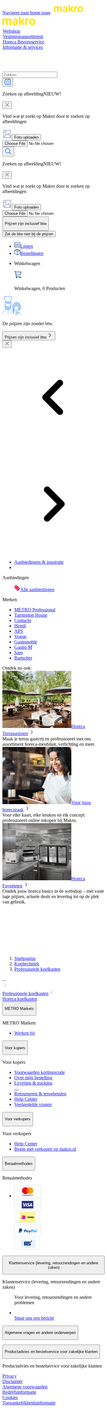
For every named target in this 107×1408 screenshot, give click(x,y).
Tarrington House (30, 615)
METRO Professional (34, 609)
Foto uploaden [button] (26, 137)
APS (18, 631)
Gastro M (23, 647)
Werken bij (24, 1033)
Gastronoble (25, 641)
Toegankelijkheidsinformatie (29, 1402)
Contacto (22, 620)
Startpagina (24, 958)
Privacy (9, 1376)
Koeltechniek (26, 963)
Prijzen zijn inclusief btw (25, 337)
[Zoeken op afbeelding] (7, 82)
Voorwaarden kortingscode (39, 1072)
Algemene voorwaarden (25, 1386)
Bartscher (23, 657)
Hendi (20, 625)
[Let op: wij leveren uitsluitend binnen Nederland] (16, 1090)
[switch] (29, 234)
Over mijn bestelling (33, 1077)
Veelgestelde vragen (33, 1104)
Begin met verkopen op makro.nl (45, 1149)
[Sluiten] (7, 344)
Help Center (25, 1099)
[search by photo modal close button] (7, 105)
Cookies (10, 1397)
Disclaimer (12, 1381)
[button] (53, 983)
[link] (59, 276)
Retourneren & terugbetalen (40, 1093)
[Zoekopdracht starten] (8, 151)
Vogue (20, 636)
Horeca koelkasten (19, 998)
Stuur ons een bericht (34, 1318)
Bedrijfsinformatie (19, 1392)
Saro (18, 652)
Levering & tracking (33, 1083)
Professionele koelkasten (37, 969)
